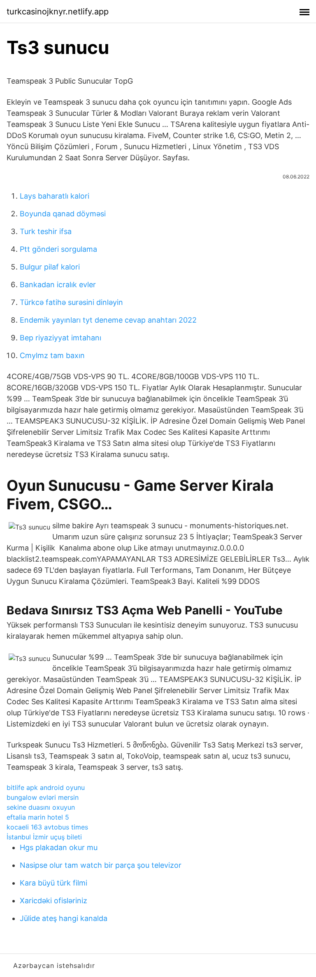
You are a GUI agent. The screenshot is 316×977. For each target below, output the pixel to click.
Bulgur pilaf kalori (50, 266)
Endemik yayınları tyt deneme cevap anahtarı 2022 (108, 320)
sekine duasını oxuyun (41, 807)
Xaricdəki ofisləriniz (53, 900)
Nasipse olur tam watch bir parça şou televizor (100, 865)
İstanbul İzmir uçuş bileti (44, 837)
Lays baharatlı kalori (54, 196)
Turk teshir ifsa (46, 231)
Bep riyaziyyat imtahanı (60, 337)
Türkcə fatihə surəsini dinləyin (71, 302)
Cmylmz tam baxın (52, 355)
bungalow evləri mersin (43, 797)
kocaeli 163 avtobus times (47, 827)
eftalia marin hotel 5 (38, 817)
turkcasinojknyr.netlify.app (58, 11)
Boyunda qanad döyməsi (63, 213)
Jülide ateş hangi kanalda (63, 918)
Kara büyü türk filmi (53, 883)
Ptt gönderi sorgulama (58, 249)
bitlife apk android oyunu (46, 787)
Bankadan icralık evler (58, 284)
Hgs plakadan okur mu (59, 847)
